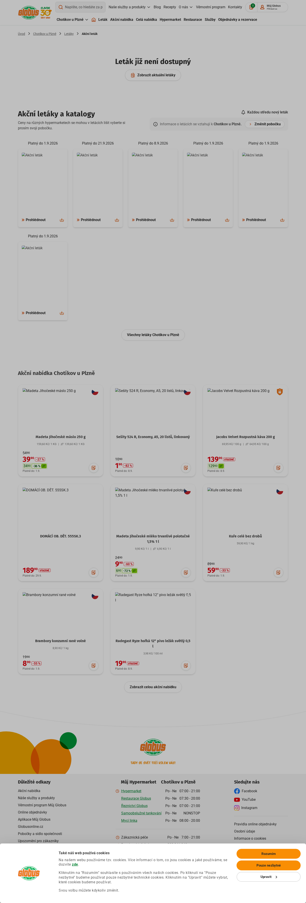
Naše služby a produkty (127, 7)
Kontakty (235, 7)
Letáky (69, 34)
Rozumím (268, 854)
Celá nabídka (146, 19)
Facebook (249, 791)
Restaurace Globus (136, 798)
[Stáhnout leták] (62, 220)
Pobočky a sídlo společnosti (40, 834)
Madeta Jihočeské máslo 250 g (61, 437)
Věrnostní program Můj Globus (42, 805)
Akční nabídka (121, 19)
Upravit (266, 877)
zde (75, 864)
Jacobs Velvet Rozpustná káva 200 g (245, 437)
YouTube (249, 799)
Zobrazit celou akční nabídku (153, 687)
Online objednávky (32, 812)
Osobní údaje (244, 831)
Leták (103, 19)
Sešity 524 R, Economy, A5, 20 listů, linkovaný (153, 437)
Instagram (249, 808)
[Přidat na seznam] (94, 468)
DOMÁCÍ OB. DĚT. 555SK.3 (60, 536)
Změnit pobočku (267, 124)
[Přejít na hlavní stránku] (28, 12)
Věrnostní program (210, 7)
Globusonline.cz (30, 826)
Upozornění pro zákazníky (38, 841)
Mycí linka (129, 820)
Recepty (170, 7)
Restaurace (193, 19)
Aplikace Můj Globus (34, 819)
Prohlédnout (35, 220)
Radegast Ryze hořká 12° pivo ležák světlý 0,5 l (153, 643)
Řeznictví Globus (134, 806)
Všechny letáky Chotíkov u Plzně (153, 335)
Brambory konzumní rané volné (60, 641)
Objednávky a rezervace (237, 19)
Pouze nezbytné (268, 865)
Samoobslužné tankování (141, 813)
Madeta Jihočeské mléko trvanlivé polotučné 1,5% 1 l (153, 539)
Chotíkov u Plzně (70, 19)
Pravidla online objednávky (255, 824)
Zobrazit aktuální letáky (156, 75)
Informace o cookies (250, 838)
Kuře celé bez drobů (245, 536)
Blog (157, 7)
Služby (210, 19)
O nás (183, 7)
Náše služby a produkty (36, 798)
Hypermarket (170, 19)
